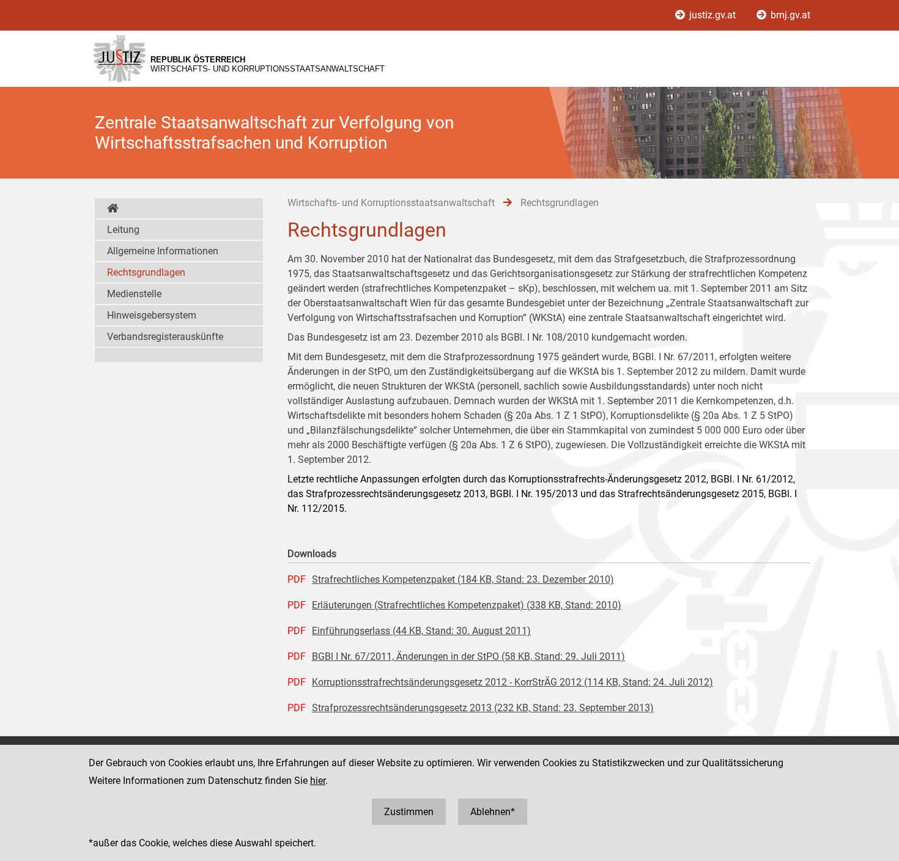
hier (317, 780)
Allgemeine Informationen (162, 251)
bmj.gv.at (789, 15)
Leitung (123, 229)
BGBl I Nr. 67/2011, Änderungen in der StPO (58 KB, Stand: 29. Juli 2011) (468, 656)
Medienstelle (134, 294)
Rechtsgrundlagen (146, 272)
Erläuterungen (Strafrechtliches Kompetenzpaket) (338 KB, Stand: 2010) (466, 605)
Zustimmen (409, 812)
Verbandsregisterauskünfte (165, 336)
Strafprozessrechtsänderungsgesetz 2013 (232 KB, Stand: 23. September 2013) (483, 708)
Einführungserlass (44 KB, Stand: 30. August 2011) (421, 631)
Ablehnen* (492, 812)
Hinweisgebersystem (151, 315)
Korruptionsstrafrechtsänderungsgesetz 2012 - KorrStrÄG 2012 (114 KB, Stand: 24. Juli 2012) (512, 682)
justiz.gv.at (712, 15)
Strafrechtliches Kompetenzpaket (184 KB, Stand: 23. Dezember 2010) (463, 579)
